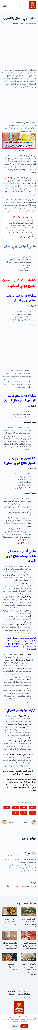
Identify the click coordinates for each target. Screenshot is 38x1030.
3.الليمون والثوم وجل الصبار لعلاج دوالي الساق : (20, 230)
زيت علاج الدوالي (22, 542)
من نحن (27, 997)
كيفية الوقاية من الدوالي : (26, 237)
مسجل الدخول (21, 886)
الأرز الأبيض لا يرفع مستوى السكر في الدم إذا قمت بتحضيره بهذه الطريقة (29, 969)
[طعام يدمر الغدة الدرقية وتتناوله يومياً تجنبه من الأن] (28, 935)
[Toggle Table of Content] (31, 217)
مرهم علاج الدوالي (25, 487)
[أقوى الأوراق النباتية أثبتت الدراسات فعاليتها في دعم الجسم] (28, 911)
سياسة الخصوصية (23, 994)
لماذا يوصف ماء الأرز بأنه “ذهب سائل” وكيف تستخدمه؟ (10, 945)
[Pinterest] (15, 807)
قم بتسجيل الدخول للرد (11, 855)
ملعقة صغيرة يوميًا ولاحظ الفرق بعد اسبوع (10, 967)
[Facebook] (32, 807)
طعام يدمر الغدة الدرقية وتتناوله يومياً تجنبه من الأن (28, 945)
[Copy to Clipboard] (15, 813)
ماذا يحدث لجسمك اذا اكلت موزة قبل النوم (10, 922)
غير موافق (14, 1026)
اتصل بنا (12, 994)
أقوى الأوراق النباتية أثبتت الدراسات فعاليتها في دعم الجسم (29, 923)
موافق (24, 1026)
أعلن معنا (11, 991)
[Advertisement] (19, 47)
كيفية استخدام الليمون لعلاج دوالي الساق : (20, 223)
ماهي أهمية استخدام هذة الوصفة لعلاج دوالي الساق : (21, 233)
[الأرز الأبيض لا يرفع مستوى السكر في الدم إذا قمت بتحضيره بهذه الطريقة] (28, 957)
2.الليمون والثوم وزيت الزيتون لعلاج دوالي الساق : (19, 228)
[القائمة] (5, 5)
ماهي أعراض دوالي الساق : (25, 220)
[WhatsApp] (23, 813)
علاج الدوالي (7, 177)
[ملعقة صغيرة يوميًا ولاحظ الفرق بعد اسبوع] (9, 957)
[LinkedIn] (6, 807)
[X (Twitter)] (23, 807)
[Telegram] (32, 813)
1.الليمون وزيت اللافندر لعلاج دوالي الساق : (21, 225)
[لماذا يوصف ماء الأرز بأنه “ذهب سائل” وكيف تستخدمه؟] (9, 935)
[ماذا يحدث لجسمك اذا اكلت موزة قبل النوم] (9, 911)
